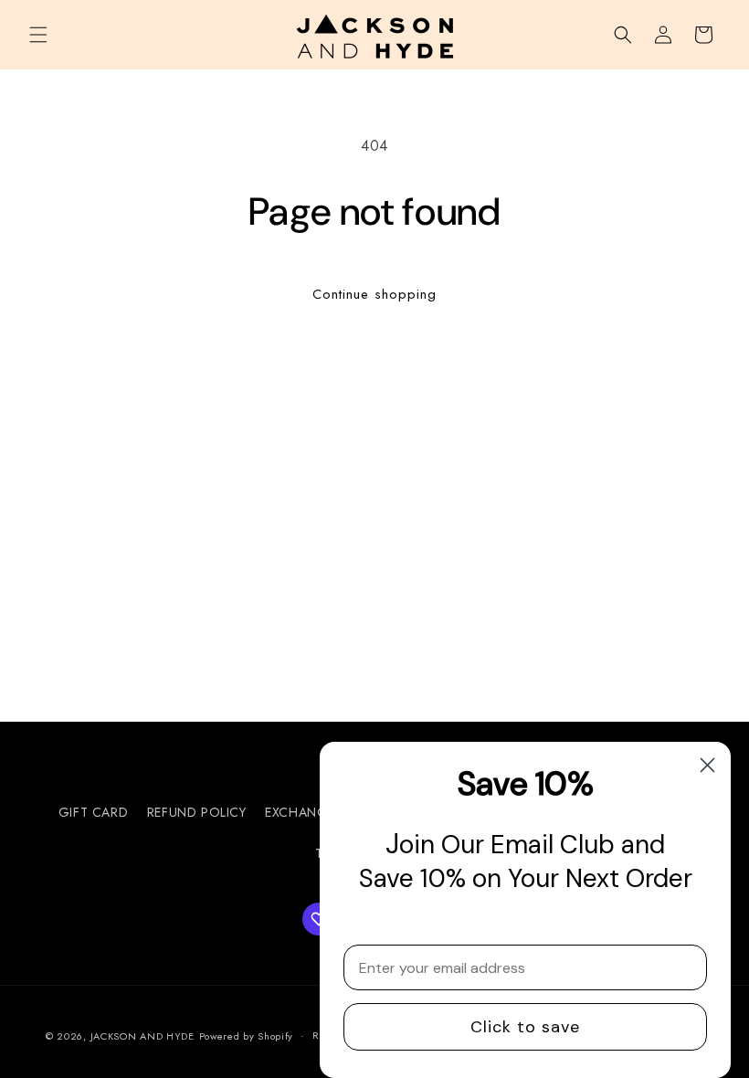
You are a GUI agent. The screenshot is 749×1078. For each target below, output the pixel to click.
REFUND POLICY (197, 812)
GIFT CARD (93, 812)
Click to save (525, 1027)
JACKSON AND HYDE (142, 1036)
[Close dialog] (707, 765)
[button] (38, 35)
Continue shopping (374, 294)
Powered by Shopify (246, 1036)
